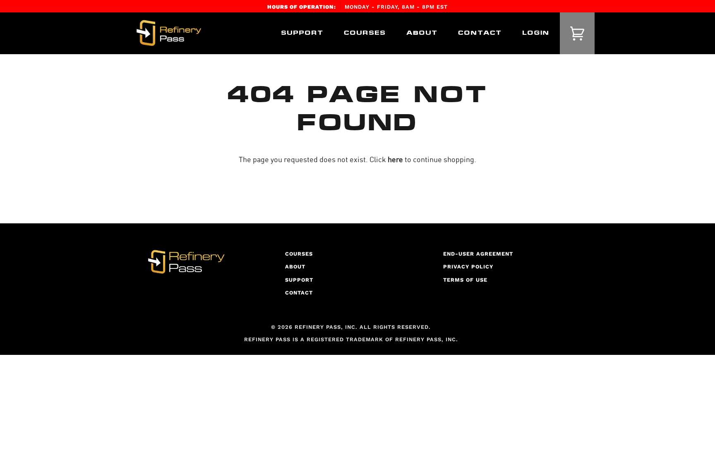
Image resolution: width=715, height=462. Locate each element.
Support (299, 280)
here (395, 159)
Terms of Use (465, 280)
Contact (299, 293)
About (295, 266)
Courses (299, 254)
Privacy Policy (468, 266)
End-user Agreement (478, 254)
